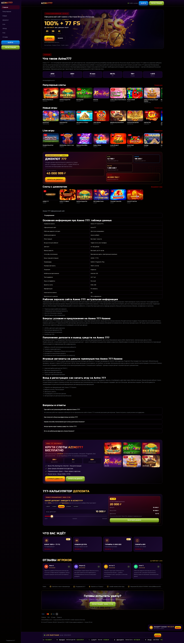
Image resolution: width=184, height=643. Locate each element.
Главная (5, 7)
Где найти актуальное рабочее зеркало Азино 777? (62, 409)
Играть (178, 627)
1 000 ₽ (48, 506)
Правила (59, 617)
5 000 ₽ (54, 506)
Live (3, 24)
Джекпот (5, 20)
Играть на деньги (75, 479)
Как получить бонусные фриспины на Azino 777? (61, 417)
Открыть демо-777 (55, 479)
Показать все (158, 85)
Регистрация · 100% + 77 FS (102, 604)
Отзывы (5, 37)
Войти (10, 42)
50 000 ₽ (76, 506)
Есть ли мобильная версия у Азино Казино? (59, 431)
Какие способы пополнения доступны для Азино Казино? (64, 422)
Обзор (4, 28)
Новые (4, 16)
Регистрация (10, 47)
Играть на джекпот (55, 179)
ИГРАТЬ (49, 38)
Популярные (6, 11)
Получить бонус (134, 520)
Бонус (60, 38)
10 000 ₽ (61, 506)
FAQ (3, 33)
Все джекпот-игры (156, 187)
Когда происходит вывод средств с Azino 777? (60, 426)
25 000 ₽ (68, 506)
